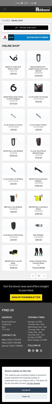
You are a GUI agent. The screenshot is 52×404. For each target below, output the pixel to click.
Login (32, 3)
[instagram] (34, 351)
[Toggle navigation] (5, 9)
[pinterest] (38, 351)
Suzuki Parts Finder (37, 37)
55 (39, 275)
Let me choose (33, 383)
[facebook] (30, 351)
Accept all (26, 390)
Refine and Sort (28, 27)
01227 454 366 (14, 342)
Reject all (26, 396)
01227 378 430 (14, 339)
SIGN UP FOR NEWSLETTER (26, 297)
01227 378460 (16, 345)
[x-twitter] (42, 351)
